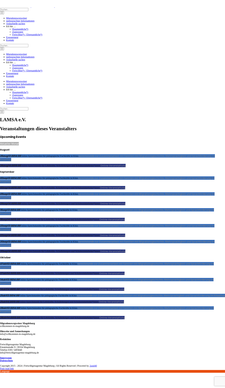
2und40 (93, 365)
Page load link (7, 368)
